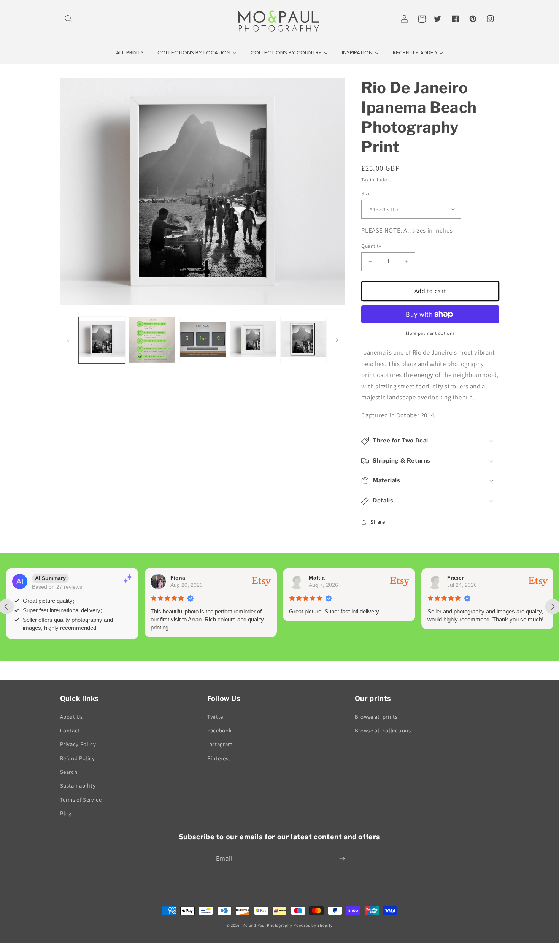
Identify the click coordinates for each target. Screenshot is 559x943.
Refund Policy (77, 758)
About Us (71, 716)
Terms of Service (81, 799)
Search (69, 771)
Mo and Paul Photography (267, 925)
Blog (66, 813)
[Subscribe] (342, 858)
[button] (69, 19)
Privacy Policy (78, 744)
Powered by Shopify (313, 925)
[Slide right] (337, 339)
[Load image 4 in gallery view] (253, 340)
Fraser (455, 578)
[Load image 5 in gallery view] (303, 340)
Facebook (219, 730)
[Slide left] (68, 339)
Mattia (317, 578)
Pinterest (218, 758)
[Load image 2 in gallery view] (152, 340)
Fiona (177, 578)
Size (366, 193)
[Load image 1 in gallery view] (102, 340)
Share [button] (377, 521)
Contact (70, 730)
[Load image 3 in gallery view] (202, 340)
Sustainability (78, 785)
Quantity (371, 245)
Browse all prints (376, 716)
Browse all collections (383, 730)
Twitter (216, 716)
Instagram (220, 744)
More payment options (430, 333)
